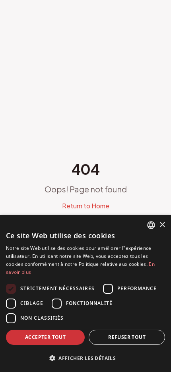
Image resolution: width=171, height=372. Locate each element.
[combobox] (151, 225)
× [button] (162, 225)
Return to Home (85, 206)
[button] (85, 358)
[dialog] (85, 293)
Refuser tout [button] (127, 337)
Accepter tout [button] (45, 337)
